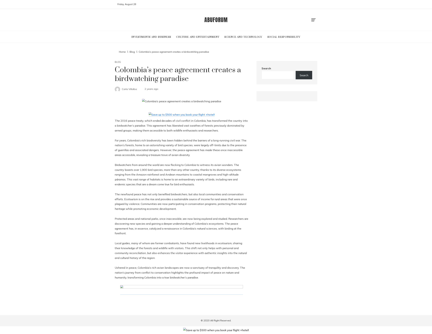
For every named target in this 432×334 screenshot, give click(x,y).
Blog (118, 62)
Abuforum (216, 20)
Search (266, 68)
